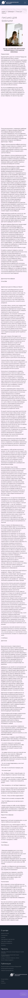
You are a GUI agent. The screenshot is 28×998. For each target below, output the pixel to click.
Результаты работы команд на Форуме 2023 (11, 966)
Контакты (3, 945)
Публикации (11, 11)
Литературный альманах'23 (7, 968)
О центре (4, 930)
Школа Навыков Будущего (7, 959)
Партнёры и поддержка (6, 941)
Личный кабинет (4, 979)
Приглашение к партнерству (7, 939)
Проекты (4, 949)
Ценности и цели (5, 933)
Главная (3, 11)
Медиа (2, 981)
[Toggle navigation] (25, 2)
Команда (3, 937)
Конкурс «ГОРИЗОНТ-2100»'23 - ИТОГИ (10, 957)
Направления (4, 935)
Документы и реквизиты (6, 943)
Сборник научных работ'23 (7, 970)
